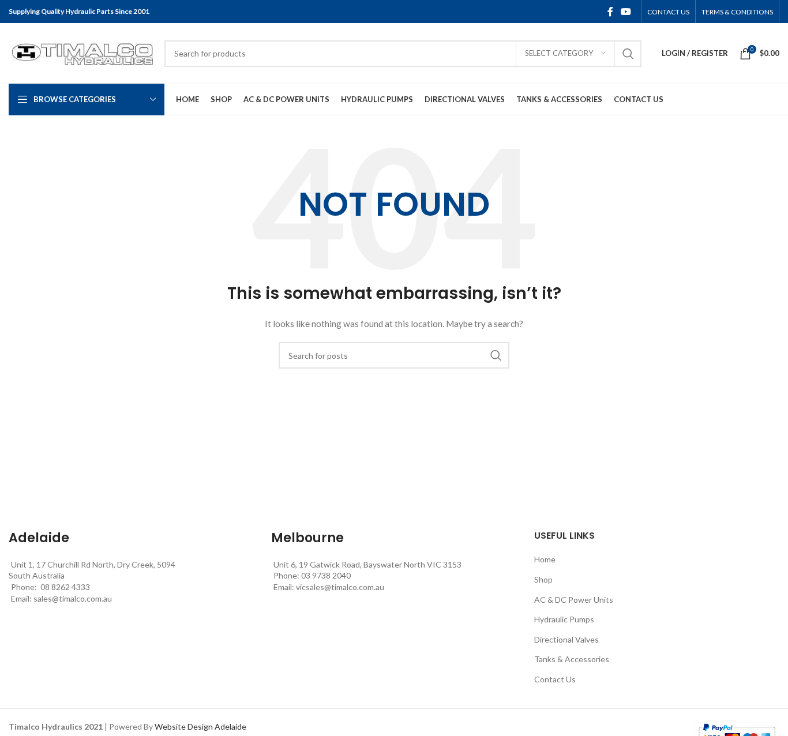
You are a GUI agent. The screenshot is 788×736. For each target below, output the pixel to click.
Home (545, 559)
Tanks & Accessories (571, 659)
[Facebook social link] (610, 11)
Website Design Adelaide (200, 726)
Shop (543, 579)
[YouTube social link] (626, 11)
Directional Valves (566, 639)
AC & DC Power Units (573, 599)
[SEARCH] (628, 53)
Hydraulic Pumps (564, 619)
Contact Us (555, 679)
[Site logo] (81, 52)
